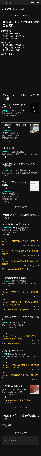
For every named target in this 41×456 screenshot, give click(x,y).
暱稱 (28, 15)
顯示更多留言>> (20, 407)
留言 (22, 15)
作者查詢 (9, 9)
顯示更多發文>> (20, 207)
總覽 (4, 15)
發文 (17, 15)
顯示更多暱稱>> (20, 433)
